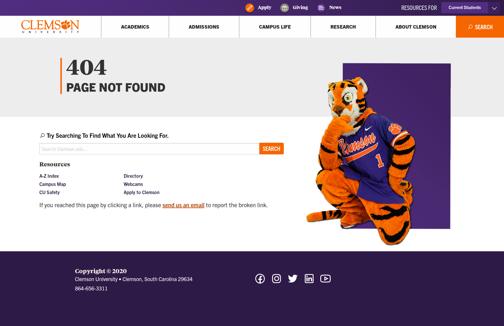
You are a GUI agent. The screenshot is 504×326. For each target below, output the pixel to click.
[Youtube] (325, 281)
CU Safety (49, 192)
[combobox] (161, 142)
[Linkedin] (309, 281)
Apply (264, 7)
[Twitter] (292, 281)
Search (271, 148)
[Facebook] (260, 281)
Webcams (133, 184)
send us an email (183, 204)
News (335, 7)
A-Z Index (49, 176)
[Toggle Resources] (494, 8)
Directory (133, 176)
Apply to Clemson (142, 192)
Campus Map (52, 184)
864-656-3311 (91, 288)
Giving (300, 7)
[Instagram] (276, 281)
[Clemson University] (50, 26)
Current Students (465, 7)
